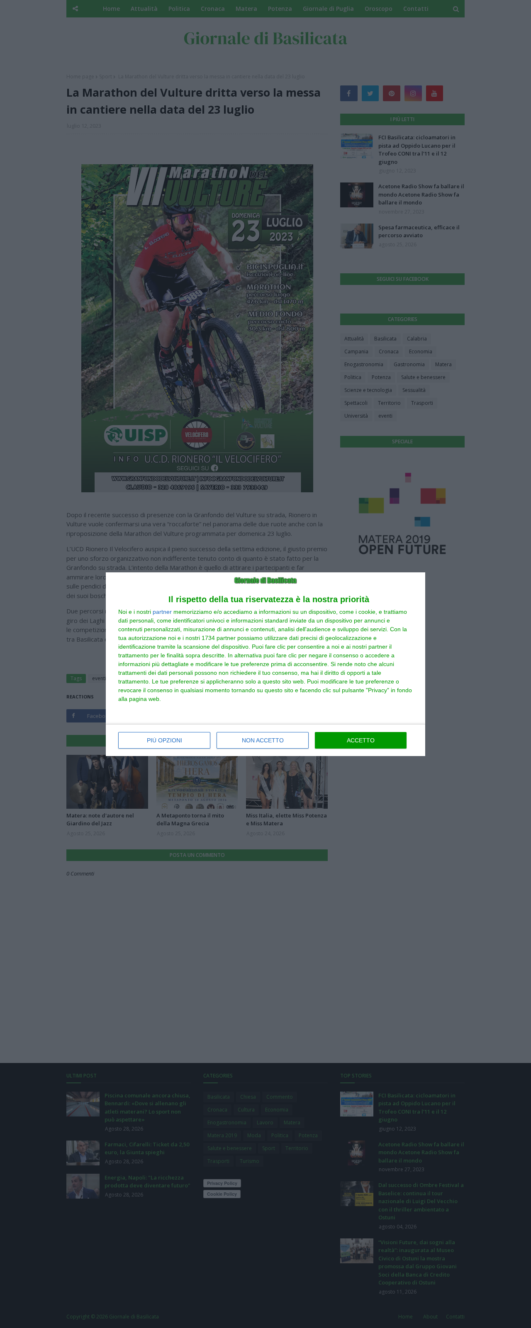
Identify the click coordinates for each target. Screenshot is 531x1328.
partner (162, 612)
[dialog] (265, 664)
